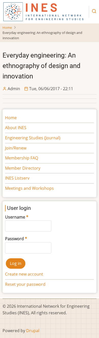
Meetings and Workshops (29, 188)
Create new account (24, 274)
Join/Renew (15, 148)
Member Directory (22, 168)
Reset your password (25, 284)
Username (15, 217)
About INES (15, 127)
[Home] (44, 11)
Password (14, 238)
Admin (14, 88)
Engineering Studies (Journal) (32, 138)
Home (7, 27)
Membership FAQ (21, 158)
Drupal (32, 330)
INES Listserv (17, 178)
